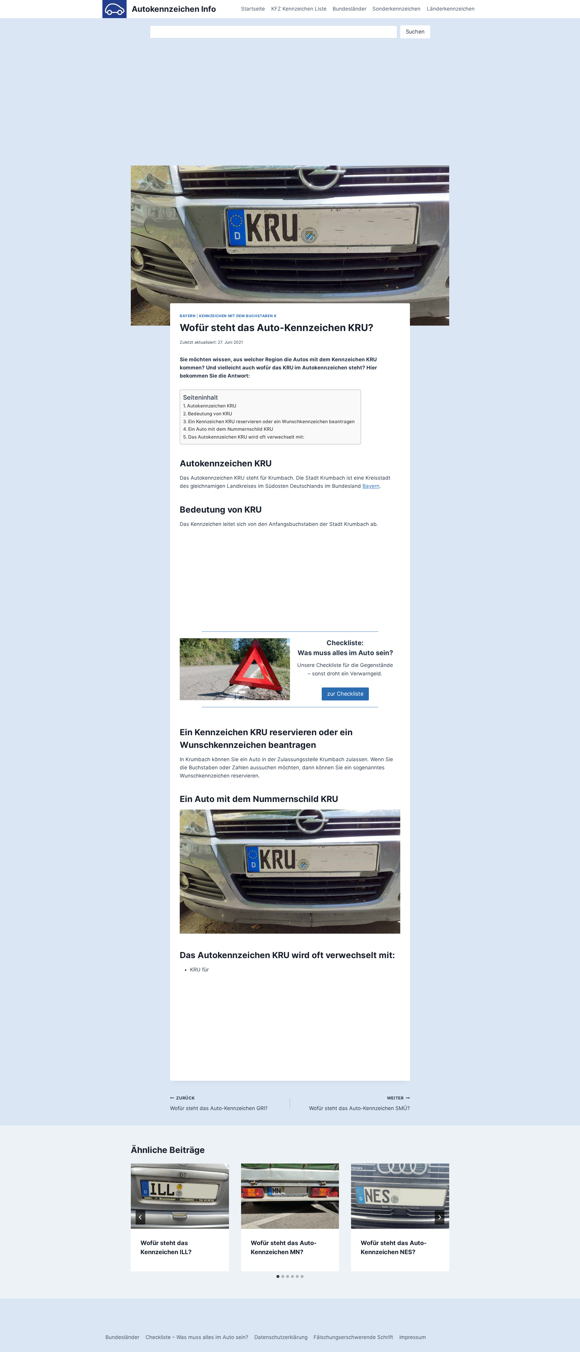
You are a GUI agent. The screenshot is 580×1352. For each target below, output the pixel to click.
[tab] (277, 1276)
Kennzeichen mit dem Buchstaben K (237, 316)
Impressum (412, 1337)
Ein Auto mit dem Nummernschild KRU (230, 429)
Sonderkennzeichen (396, 9)
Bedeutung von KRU (210, 414)
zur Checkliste (345, 693)
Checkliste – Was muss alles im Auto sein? (197, 1337)
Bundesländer (349, 9)
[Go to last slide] (140, 1217)
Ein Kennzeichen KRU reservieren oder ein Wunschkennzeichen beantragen (271, 421)
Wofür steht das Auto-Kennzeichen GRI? (219, 1104)
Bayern (188, 316)
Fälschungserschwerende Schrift (353, 1337)
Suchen (415, 31)
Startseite (253, 9)
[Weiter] (439, 1217)
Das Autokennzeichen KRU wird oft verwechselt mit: (246, 437)
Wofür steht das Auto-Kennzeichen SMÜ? (359, 1104)
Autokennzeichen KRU (211, 406)
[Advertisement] (290, 96)
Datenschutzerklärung (281, 1337)
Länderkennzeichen (451, 9)
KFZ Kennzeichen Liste (299, 9)
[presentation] (180, 1196)
